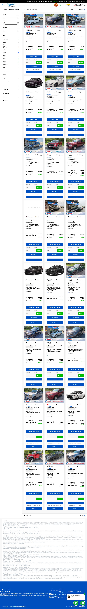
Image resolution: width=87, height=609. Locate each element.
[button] (42, 21)
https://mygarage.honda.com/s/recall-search (32, 554)
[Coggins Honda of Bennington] (11, 5)
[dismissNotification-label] (84, 594)
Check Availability (34, 66)
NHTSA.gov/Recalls (70, 524)
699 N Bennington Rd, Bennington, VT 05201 (76, 1)
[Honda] (3, 5)
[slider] (4, 18)
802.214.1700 (39, 1)
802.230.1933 (31, 1)
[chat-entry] (75, 603)
